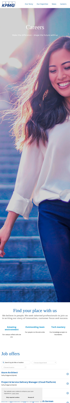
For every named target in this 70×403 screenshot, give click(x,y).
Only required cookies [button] (12, 397)
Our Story (29, 4)
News (54, 4)
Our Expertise (42, 4)
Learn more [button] (15, 393)
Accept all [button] (31, 397)
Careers (63, 4)
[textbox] (44, 362)
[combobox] (44, 362)
